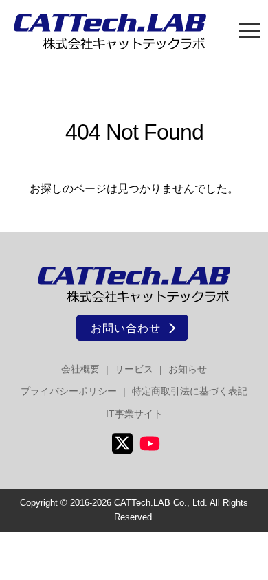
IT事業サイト (134, 413)
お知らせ (187, 369)
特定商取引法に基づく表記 (189, 391)
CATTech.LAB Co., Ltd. (161, 503)
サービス (134, 369)
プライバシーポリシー (69, 391)
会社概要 (80, 369)
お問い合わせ (126, 328)
